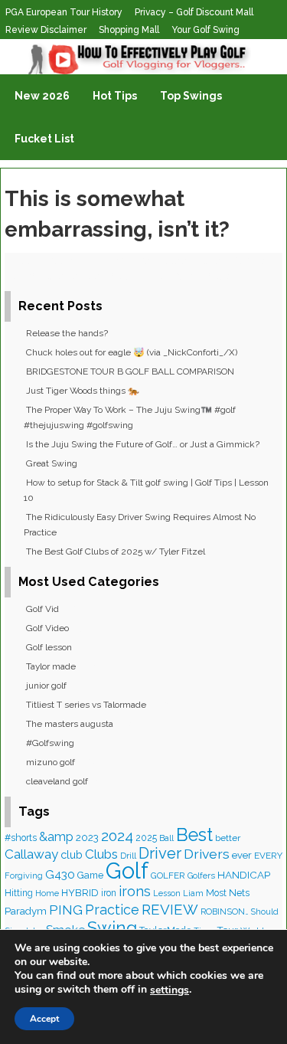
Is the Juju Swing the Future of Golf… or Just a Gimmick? (142, 444)
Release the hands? (67, 333)
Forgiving (24, 876)
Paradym (26, 911)
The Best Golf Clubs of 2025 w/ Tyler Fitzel (115, 551)
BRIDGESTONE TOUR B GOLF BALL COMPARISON (130, 371)
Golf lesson (49, 647)
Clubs (101, 854)
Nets (239, 892)
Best (194, 835)
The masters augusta (69, 723)
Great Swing (51, 463)
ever (242, 855)
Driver (160, 853)
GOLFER (168, 875)
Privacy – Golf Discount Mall (194, 12)
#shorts (21, 838)
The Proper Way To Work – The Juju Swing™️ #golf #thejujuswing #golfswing (130, 417)
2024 (117, 835)
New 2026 (42, 96)
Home (47, 893)
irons (135, 891)
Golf (127, 870)
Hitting (19, 893)
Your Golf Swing (205, 30)
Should (265, 911)
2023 (87, 837)
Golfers (201, 876)
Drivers (207, 854)
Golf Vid (42, 609)
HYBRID (80, 892)
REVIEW (170, 909)
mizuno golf (50, 762)
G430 (60, 875)
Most (216, 893)
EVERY (268, 855)
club (71, 854)
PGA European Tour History (63, 12)
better (227, 838)
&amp (56, 837)
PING (66, 910)
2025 (146, 838)
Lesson (167, 893)
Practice (112, 910)
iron (108, 893)
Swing (112, 928)
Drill (128, 855)
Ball (166, 838)
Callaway (31, 854)
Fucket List (44, 139)
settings (169, 990)
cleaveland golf (57, 781)
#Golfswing (50, 743)
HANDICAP (243, 875)
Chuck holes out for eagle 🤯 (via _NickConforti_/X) (131, 352)
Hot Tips (115, 96)
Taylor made (51, 666)
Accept (44, 1019)
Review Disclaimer (45, 30)
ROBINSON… (225, 912)
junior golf (46, 685)
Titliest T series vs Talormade (86, 704)
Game (90, 875)
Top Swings (191, 96)
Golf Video (47, 628)
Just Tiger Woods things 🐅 (82, 390)
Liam (193, 893)
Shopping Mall (129, 30)
